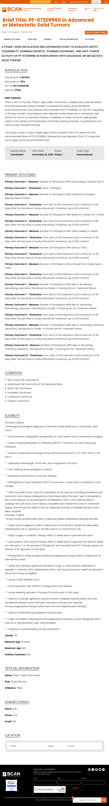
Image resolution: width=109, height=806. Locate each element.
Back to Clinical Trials (96, 32)
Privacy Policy (39, 800)
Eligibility (48, 39)
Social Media (70, 800)
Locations (89, 39)
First (35, 778)
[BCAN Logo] (11, 775)
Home (3, 32)
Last (59, 778)
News (56, 2)
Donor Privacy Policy (50, 800)
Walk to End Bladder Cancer (40, 2)
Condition (32, 39)
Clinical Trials (26, 32)
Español (64, 2)
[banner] (12, 10)
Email (84, 778)
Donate (96, 2)
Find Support (13, 32)
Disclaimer (61, 800)
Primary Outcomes (12, 39)
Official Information (68, 39)
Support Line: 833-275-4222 (79, 2)
